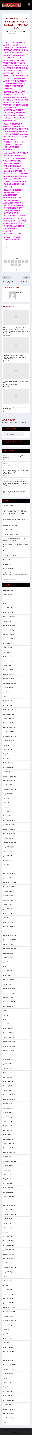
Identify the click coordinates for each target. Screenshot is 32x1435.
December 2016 (8, 1095)
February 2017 (7, 1086)
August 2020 (7, 900)
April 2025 (6, 661)
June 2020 (6, 909)
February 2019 (7, 979)
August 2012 (7, 1325)
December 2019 (8, 935)
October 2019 (7, 944)
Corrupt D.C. (10, 530)
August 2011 (7, 1373)
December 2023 (8, 723)
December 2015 (8, 1148)
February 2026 (7, 617)
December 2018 (8, 988)
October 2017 (7, 1050)
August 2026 (7, 590)
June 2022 (6, 802)
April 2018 (6, 1024)
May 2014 (6, 1232)
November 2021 (8, 833)
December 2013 (8, 1254)
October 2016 (7, 1103)
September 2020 (8, 895)
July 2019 (6, 957)
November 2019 (8, 940)
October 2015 (7, 1157)
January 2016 (7, 1143)
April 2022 (6, 811)
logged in (11, 422)
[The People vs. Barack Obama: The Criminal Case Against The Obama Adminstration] (16, 345)
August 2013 (7, 1272)
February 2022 (7, 820)
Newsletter (11, 33)
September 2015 (8, 1161)
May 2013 (6, 1285)
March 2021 (6, 869)
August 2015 (7, 1165)
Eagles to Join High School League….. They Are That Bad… (14, 492)
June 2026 (6, 599)
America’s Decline (8, 505)
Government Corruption (10, 525)
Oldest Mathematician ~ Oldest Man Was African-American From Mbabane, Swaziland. (15, 382)
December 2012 (8, 1307)
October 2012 (7, 1316)
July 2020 (6, 904)
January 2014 (7, 1250)
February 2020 (7, 926)
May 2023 (6, 754)
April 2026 (6, 608)
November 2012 (8, 1312)
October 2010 (7, 1418)
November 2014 (8, 1205)
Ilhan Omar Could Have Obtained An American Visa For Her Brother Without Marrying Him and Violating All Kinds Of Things (15, 482)
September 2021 (8, 842)
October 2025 (7, 634)
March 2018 (6, 1028)
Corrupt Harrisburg (12, 534)
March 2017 (6, 1081)
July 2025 (6, 647)
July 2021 (6, 851)
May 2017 (6, 1073)
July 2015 (6, 1170)
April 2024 (6, 705)
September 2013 (8, 1267)
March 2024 (6, 709)
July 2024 (6, 692)
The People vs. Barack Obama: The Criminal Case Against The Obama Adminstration (14, 356)
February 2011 (7, 1400)
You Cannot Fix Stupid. (10, 579)
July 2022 (6, 798)
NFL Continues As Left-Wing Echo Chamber (13, 456)
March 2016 (6, 1134)
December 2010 (8, 1409)
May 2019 (6, 966)
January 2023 (7, 771)
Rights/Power (7, 564)
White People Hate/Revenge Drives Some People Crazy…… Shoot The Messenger (15, 573)
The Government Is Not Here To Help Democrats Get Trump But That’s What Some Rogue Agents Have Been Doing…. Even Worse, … (15, 330)
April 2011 (6, 1391)
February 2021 (7, 873)
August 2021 (7, 847)
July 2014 (6, 1223)
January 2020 (7, 931)
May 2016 (6, 1126)
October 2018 (7, 997)
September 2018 (8, 1002)
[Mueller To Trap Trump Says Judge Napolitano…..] (16, 396)
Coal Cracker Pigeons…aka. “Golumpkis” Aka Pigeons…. (15, 520)
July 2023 (6, 745)
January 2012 (7, 1356)
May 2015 (6, 1179)
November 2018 (8, 993)
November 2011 (8, 1365)
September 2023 (8, 736)
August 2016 (7, 1112)
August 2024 (7, 687)
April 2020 (6, 917)
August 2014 (7, 1219)
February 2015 (7, 1192)
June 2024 (6, 696)
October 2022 (7, 785)
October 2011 (7, 1369)
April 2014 (6, 1236)
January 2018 (7, 1037)
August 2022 (7, 794)
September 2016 (8, 1108)
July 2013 (6, 1276)
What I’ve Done (8, 568)
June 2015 (6, 1174)
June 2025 (6, 652)
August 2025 (7, 643)
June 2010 (6, 1422)
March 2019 (6, 975)
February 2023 (7, 767)
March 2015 (6, 1188)
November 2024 (8, 674)
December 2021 (8, 829)
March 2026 (6, 612)
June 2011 (6, 1382)
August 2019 (7, 953)
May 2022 (6, 807)
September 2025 (8, 639)
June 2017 (6, 1068)
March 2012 (6, 1347)
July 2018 (6, 1011)
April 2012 (6, 1343)
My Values (6, 560)
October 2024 (7, 678)
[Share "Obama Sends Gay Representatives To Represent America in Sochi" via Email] (16, 265)
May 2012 (6, 1338)
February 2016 (7, 1139)
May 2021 (6, 860)
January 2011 (7, 1404)
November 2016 (8, 1099)
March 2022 (6, 816)
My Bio (5, 551)
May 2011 (6, 1387)
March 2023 (6, 763)
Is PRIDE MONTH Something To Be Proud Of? (16, 545)
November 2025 (8, 630)
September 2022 (8, 789)
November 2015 (8, 1152)
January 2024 (7, 718)
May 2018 (6, 1019)
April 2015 (6, 1183)
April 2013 (6, 1289)
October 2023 (7, 732)
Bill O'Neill (14, 31)
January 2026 (7, 621)
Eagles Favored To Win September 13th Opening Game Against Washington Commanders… (15, 471)
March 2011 (6, 1396)
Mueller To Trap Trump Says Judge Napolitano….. (15, 407)
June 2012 (6, 1334)
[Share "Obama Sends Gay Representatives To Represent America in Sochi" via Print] (19, 265)
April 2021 (6, 864)
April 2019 (6, 971)
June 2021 (6, 856)
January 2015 (7, 1196)
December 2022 (8, 776)
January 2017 (7, 1090)
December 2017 (8, 1041)
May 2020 (6, 913)
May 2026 (6, 603)
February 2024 (7, 714)
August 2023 (7, 740)
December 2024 (8, 670)
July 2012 (6, 1329)
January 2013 (7, 1303)
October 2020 (7, 891)
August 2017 (7, 1059)
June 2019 (6, 962)
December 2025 (8, 625)
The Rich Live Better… (10, 464)
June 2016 (6, 1121)
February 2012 (7, 1351)
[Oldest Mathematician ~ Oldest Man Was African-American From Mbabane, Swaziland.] (16, 371)
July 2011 (6, 1378)
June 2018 (6, 1015)
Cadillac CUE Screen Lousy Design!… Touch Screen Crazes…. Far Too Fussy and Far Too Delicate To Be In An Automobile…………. (15, 512)
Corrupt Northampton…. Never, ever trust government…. (14, 539)
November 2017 (8, 1046)
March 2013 (6, 1294)
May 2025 (6, 656)
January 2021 (7, 878)
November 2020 (8, 887)
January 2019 (7, 984)
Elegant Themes (15, 1430)
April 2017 (6, 1077)
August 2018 (7, 1006)
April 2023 (6, 758)
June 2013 (6, 1281)
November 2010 (8, 1413)
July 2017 (6, 1064)
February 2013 (7, 1298)
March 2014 (6, 1241)
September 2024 (8, 683)
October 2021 (7, 838)
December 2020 (8, 882)
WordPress (16, 1432)
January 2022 (7, 825)
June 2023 (6, 749)
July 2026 (6, 594)
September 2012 (8, 1320)
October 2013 (7, 1263)
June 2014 (6, 1227)
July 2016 (6, 1117)
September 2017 (8, 1055)
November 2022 (8, 780)
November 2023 (8, 727)
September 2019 (8, 949)
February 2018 (7, 1033)
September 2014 (8, 1214)
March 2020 (6, 922)
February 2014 (7, 1245)
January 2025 (7, 665)
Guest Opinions (11, 555)
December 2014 (8, 1201)
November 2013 (8, 1258)
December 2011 (8, 1360)
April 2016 (6, 1130)
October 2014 (7, 1210)
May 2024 (6, 701)
